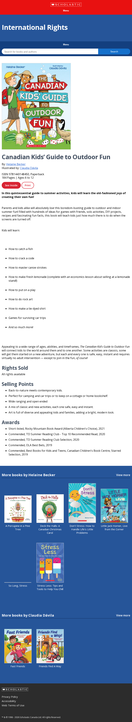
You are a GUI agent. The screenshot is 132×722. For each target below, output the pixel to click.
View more (123, 475)
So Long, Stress (18, 585)
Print (28, 185)
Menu (66, 10)
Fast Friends (17, 666)
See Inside (11, 185)
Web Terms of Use (13, 705)
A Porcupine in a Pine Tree (18, 527)
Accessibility (9, 701)
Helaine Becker (16, 164)
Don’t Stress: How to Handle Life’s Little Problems (82, 529)
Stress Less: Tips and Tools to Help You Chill (50, 587)
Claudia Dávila (29, 168)
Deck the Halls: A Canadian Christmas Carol (50, 529)
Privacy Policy (10, 696)
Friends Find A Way (50, 666)
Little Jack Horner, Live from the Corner (114, 527)
